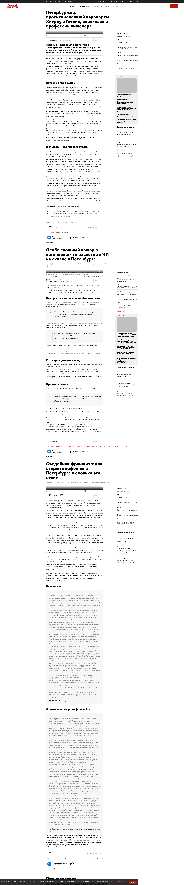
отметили (57, 316)
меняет (70, 428)
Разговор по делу (53, 859)
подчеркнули (58, 401)
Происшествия (78, 446)
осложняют (74, 422)
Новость (52, 232)
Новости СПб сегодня (69, 446)
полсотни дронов (94, 419)
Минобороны (102, 446)
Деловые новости (83, 859)
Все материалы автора (66, 40)
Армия (108, 446)
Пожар (88, 446)
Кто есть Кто (114, 6)
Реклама (106, 6)
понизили (86, 431)
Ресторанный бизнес (69, 859)
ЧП (85, 446)
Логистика (94, 446)
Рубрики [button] (73, 6)
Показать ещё (120, 72)
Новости (58, 232)
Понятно (132, 882)
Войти (174, 6)
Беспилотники (115, 446)
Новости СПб (65, 232)
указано (54, 369)
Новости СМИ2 (50, 242)
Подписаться (103, 1)
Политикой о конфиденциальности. (119, 881)
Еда (77, 859)
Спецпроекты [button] (84, 6)
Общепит (61, 859)
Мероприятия (97, 6)
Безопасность (123, 446)
